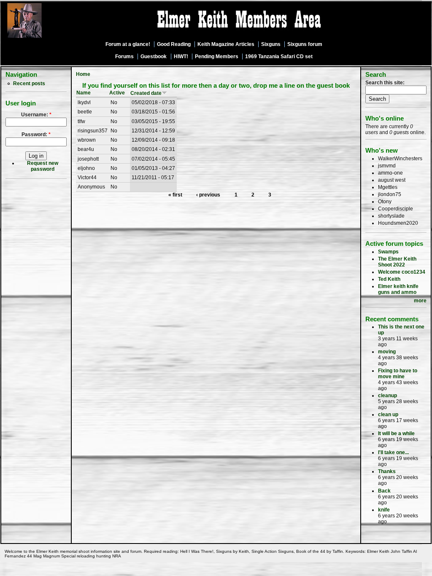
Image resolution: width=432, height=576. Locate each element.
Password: (36, 134)
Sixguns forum (304, 44)
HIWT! (181, 56)
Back (384, 491)
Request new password (42, 166)
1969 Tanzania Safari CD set (279, 56)
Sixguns (271, 44)
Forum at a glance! (127, 44)
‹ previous (208, 195)
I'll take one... (393, 452)
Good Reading (174, 44)
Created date (146, 93)
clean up (388, 414)
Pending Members (216, 56)
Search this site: (385, 83)
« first (175, 195)
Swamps (388, 252)
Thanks (387, 471)
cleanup (387, 395)
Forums (124, 56)
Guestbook (153, 56)
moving (387, 352)
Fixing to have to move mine (397, 374)
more (420, 301)
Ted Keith (389, 279)
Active (117, 93)
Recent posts (29, 83)
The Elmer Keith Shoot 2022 (397, 262)
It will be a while (396, 433)
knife (384, 510)
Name (83, 93)
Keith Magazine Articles (225, 44)
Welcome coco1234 (401, 272)
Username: (36, 115)
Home (83, 74)
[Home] (47, 38)
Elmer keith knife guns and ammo (398, 289)
